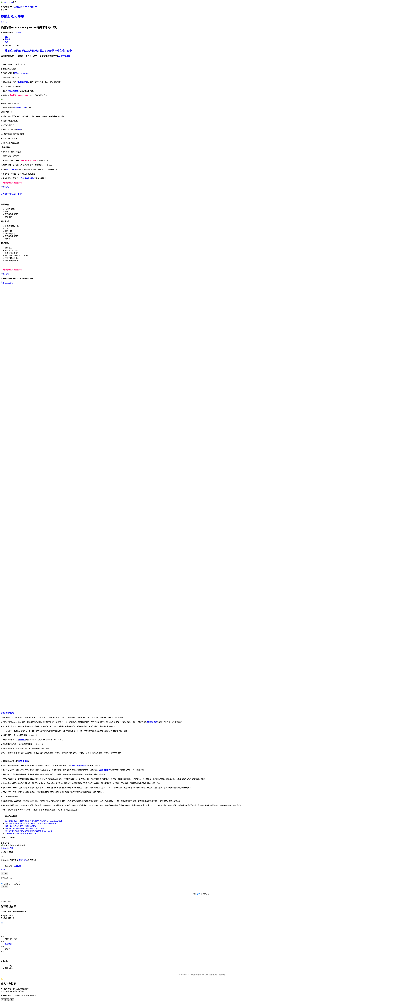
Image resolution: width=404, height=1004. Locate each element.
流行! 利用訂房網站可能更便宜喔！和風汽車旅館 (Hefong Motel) (28, 831)
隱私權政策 (213, 975)
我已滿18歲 (5, 1000)
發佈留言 (4, 886)
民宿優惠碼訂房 (104, 770)
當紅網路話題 (23, 82)
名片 (6, 42)
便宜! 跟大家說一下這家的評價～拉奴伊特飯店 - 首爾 (24, 828)
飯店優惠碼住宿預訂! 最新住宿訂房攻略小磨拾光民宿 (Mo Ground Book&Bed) (33, 821)
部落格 (7, 39)
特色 (16, 73)
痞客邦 (21, 860)
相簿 (6, 37)
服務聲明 (222, 975)
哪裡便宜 (22, 740)
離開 (12, 1000)
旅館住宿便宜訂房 (7, 713)
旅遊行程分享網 (12, 16)
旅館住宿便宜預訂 (28, 178)
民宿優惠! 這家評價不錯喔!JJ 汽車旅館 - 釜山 (21, 833)
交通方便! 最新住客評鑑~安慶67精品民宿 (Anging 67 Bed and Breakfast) (31, 823)
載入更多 (4, 873)
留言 (25, 860)
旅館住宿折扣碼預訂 (79, 765)
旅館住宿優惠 (23, 761)
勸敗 (19, 130)
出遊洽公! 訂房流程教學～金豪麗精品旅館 (20, 826)
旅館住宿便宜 (152, 722)
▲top (3, 869)
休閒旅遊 (18, 32)
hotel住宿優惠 (64, 56)
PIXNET (186, 975)
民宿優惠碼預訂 (13, 91)
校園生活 (17, 866)
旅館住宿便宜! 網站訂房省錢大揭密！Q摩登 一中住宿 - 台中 (38, 50)
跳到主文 (4, 22)
